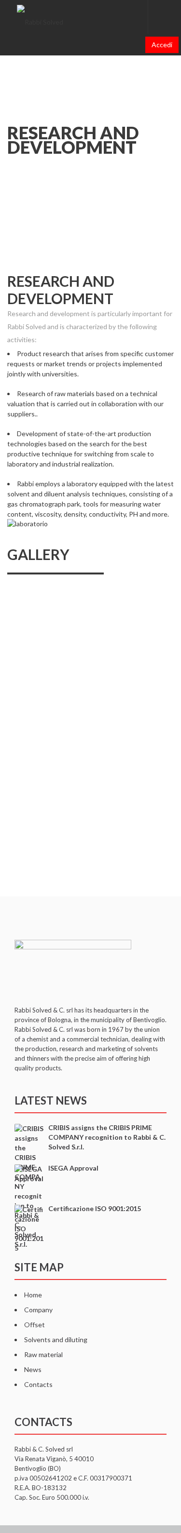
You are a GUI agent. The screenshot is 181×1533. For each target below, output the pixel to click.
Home (33, 1295)
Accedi (162, 44)
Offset (34, 1324)
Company (38, 1310)
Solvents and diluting (55, 1339)
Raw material (43, 1354)
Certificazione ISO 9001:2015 (94, 1208)
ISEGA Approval (73, 1168)
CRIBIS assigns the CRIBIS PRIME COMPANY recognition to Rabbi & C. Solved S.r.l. (107, 1137)
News (33, 1369)
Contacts (38, 1384)
